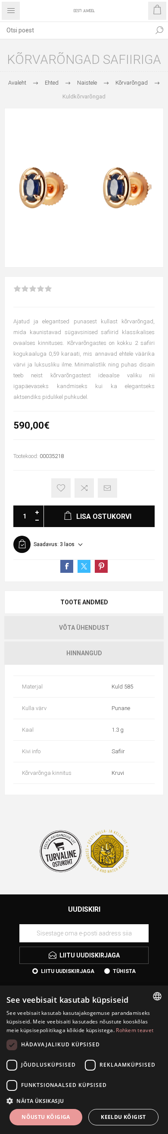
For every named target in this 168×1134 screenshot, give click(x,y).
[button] (84, 1101)
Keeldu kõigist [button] (123, 1117)
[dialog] (84, 1060)
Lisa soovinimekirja (61, 488)
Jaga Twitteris (84, 566)
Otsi (159, 30)
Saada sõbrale (107, 488)
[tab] (84, 602)
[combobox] (75, 30)
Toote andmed (84, 602)
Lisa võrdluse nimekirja (84, 488)
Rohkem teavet (134, 1030)
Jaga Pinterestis (101, 566)
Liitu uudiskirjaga (67, 971)
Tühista (124, 971)
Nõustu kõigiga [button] (46, 1117)
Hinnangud (84, 653)
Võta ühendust (84, 627)
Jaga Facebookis (66, 566)
